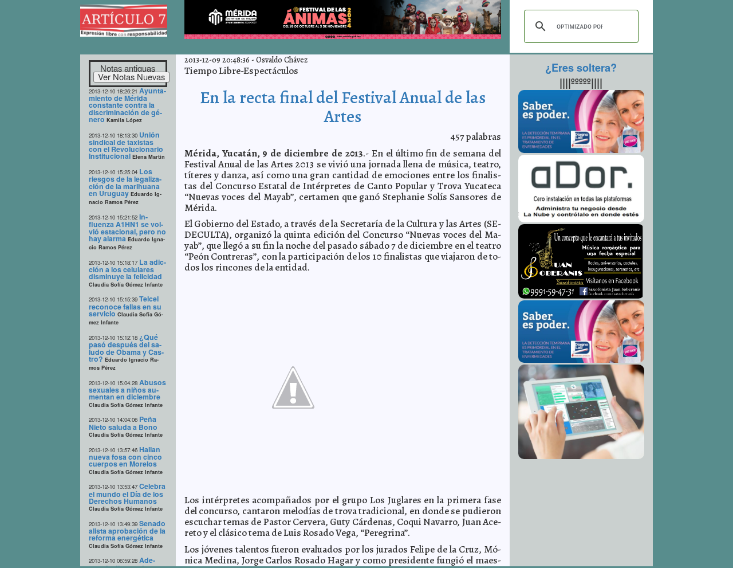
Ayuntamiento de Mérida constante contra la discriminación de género (127, 104)
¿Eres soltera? (581, 67)
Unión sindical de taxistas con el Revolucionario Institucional (126, 146)
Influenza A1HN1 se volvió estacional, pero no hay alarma (127, 227)
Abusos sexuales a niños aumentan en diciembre (127, 389)
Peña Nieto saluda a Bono (123, 423)
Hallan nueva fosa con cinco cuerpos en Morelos (125, 456)
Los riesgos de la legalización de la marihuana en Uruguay (125, 182)
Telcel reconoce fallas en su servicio (125, 306)
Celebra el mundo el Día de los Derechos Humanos (127, 493)
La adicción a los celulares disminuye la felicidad (127, 269)
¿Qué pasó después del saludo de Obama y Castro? (126, 348)
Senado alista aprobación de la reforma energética (127, 530)
